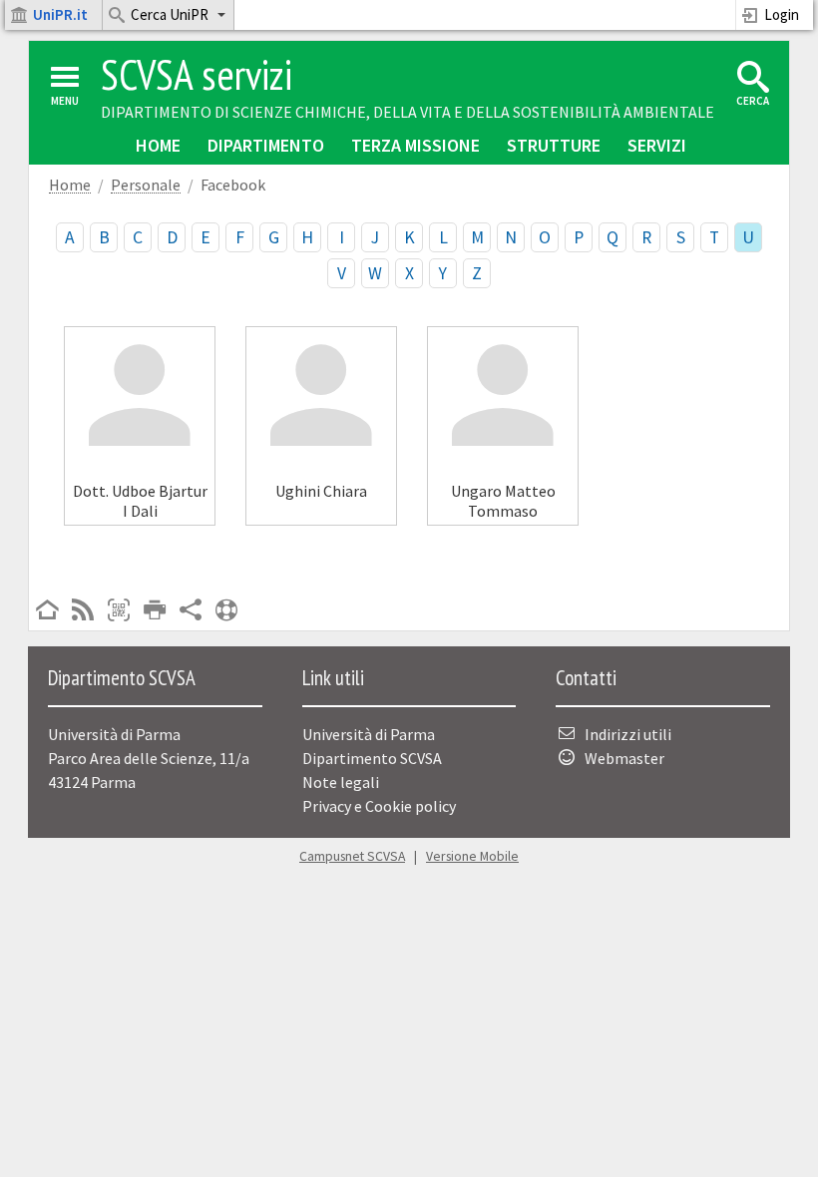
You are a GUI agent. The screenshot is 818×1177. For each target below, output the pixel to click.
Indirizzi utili (628, 734)
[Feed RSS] (83, 611)
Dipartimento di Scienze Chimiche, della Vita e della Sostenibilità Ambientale (407, 112)
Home (158, 145)
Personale (146, 185)
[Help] (226, 611)
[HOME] (47, 611)
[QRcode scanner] (119, 611)
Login (781, 14)
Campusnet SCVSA (352, 856)
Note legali (340, 782)
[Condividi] (190, 611)
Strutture (554, 145)
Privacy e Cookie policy (379, 806)
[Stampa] (155, 611)
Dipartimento (265, 145)
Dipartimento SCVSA (372, 758)
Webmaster (624, 758)
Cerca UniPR (169, 14)
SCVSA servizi (196, 74)
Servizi (656, 145)
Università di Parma (368, 734)
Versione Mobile (472, 856)
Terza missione (415, 145)
